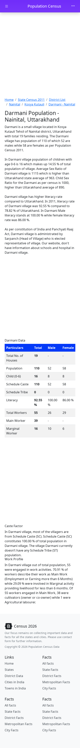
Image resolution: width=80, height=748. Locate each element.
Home (9, 100)
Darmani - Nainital (62, 104)
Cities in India (14, 682)
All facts (48, 663)
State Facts (50, 670)
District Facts (51, 676)
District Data (14, 676)
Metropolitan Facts (56, 682)
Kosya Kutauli (34, 104)
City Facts (49, 688)
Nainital (14, 104)
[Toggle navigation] (73, 6)
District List (57, 100)
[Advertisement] (40, 55)
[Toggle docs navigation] (6, 6)
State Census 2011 (31, 100)
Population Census (44, 6)
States (9, 670)
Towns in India (15, 688)
